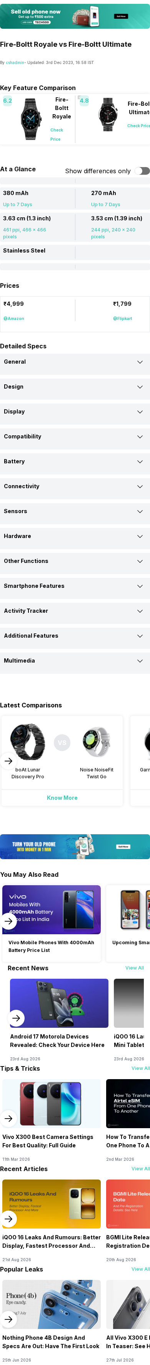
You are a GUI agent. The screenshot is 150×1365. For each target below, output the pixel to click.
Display (14, 411)
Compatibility (22, 436)
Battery (14, 461)
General (15, 361)
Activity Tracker (26, 610)
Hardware (17, 536)
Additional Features (31, 635)
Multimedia (19, 660)
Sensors (15, 511)
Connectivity (21, 486)
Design (13, 386)
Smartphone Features (34, 585)
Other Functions (26, 561)
